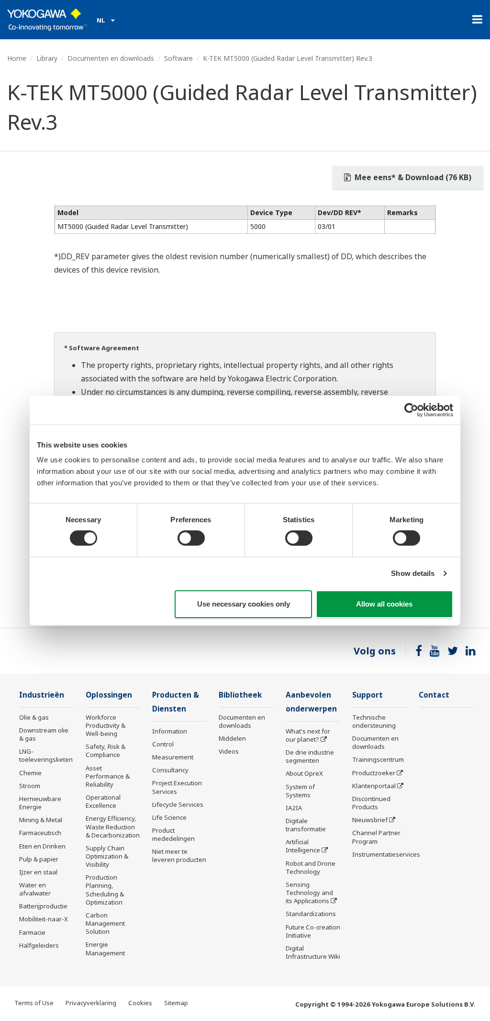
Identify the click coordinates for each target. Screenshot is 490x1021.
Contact (434, 695)
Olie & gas (34, 717)
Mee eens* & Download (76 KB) (412, 177)
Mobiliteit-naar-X (43, 919)
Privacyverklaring (91, 1002)
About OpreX (304, 773)
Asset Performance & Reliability (108, 776)
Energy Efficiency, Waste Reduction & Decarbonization (113, 826)
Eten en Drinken (42, 846)
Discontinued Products (371, 802)
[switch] (191, 538)
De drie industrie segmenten (310, 756)
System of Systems (300, 790)
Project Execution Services (177, 787)
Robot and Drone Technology (310, 867)
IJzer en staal (38, 872)
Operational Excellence (103, 801)
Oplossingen (109, 695)
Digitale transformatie (306, 824)
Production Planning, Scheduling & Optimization (105, 889)
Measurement (172, 757)
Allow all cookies (384, 604)
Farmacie (32, 932)
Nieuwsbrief (370, 819)
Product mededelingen (173, 834)
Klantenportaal (374, 785)
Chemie (30, 773)
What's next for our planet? (308, 735)
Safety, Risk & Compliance (105, 750)
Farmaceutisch (40, 832)
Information (169, 731)
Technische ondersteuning (374, 721)
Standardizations (311, 913)
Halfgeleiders (39, 945)
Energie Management (105, 948)
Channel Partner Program (376, 836)
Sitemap (176, 1002)
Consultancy (170, 770)
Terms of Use (34, 1002)
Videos (229, 751)
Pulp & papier (38, 859)
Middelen (232, 738)
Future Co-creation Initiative (313, 931)
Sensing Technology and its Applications (309, 892)
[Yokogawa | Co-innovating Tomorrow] (47, 19)
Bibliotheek (240, 695)
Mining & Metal (40, 819)
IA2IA (294, 807)
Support (367, 695)
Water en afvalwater (35, 889)
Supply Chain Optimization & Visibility (107, 856)
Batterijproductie (43, 906)
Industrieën (41, 695)
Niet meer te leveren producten (179, 855)
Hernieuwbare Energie (40, 802)
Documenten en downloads (110, 58)
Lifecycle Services (177, 804)
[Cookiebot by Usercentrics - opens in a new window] (411, 409)
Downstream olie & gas (43, 734)
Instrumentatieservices (386, 854)
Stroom (29, 785)
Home (16, 58)
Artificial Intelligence (303, 845)
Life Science (169, 817)
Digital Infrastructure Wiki (313, 952)
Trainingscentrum (378, 759)
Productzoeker (373, 773)
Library (46, 58)
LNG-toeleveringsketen (46, 755)
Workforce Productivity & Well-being (105, 725)
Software (178, 58)
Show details (412, 573)
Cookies (140, 1002)
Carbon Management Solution (105, 923)
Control (163, 744)
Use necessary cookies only (243, 604)
